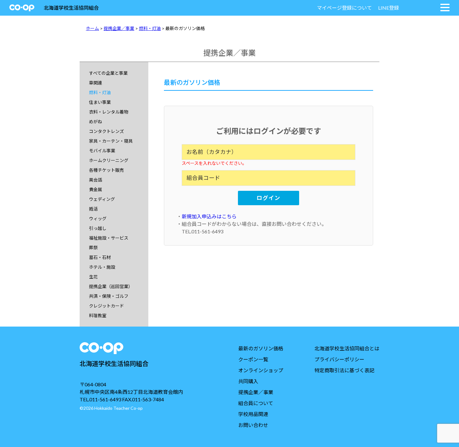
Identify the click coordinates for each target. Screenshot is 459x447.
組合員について (255, 403)
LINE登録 (388, 8)
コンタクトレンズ (106, 131)
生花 (93, 276)
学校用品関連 (253, 414)
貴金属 (95, 189)
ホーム (92, 28)
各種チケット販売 (106, 170)
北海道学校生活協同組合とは (346, 348)
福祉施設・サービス (108, 238)
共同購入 (248, 381)
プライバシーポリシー (339, 359)
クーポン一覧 (253, 359)
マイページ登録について (344, 8)
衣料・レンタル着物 (108, 111)
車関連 (95, 82)
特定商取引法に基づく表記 (344, 370)
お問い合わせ (253, 425)
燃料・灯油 (150, 28)
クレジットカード (106, 305)
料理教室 (97, 315)
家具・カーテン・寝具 (111, 141)
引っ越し (97, 228)
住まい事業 (100, 102)
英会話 (95, 179)
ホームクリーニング (108, 160)
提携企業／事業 (119, 28)
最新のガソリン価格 (260, 348)
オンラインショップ (260, 370)
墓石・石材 (100, 257)
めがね (95, 121)
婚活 (93, 208)
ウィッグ (97, 218)
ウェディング (102, 199)
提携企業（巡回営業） (111, 286)
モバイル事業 (102, 150)
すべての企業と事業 (108, 73)
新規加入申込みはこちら (209, 216)
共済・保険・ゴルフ (108, 296)
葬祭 (93, 247)
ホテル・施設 (102, 267)
